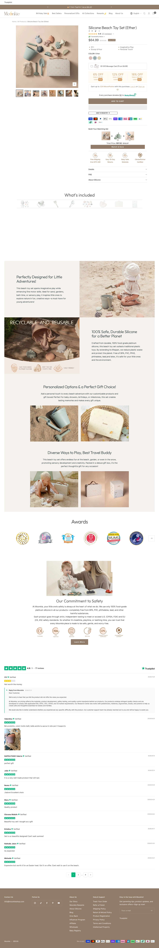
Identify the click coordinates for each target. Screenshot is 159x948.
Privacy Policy (99, 920)
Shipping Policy (99, 909)
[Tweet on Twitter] (95, 31)
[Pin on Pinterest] (92, 31)
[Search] (144, 13)
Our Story (73, 901)
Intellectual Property (101, 927)
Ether (94, 53)
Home (14, 21)
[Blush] (90, 58)
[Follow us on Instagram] (35, 903)
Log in (133, 86)
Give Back (74, 916)
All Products (22, 21)
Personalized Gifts (71, 13)
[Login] (149, 13)
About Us (119, 13)
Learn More (79, 642)
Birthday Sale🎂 (42, 13)
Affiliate (73, 923)
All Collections (88, 13)
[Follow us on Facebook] (47, 903)
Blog (110, 13)
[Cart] (154, 13)
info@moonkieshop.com (14, 901)
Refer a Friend (98, 905)
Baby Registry (75, 930)
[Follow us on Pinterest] (53, 903)
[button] (135, 13)
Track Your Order (100, 901)
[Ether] (95, 58)
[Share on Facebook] (89, 31)
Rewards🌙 (101, 13)
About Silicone (75, 909)
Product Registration (101, 916)
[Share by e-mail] (99, 31)
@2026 (15, 941)
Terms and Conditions (102, 923)
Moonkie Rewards (77, 905)
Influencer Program (77, 920)
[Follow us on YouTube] (59, 903)
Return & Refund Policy (102, 912)
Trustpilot (8, 2)
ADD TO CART (117, 101)
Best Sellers (57, 13)
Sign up (141, 86)
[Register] (152, 910)
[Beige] (99, 58)
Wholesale (74, 927)
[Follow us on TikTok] (41, 903)
